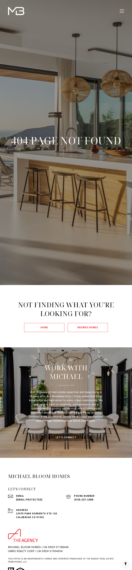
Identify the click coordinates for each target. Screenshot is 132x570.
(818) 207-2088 (83, 499)
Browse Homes (87, 327)
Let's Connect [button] (66, 437)
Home (44, 327)
